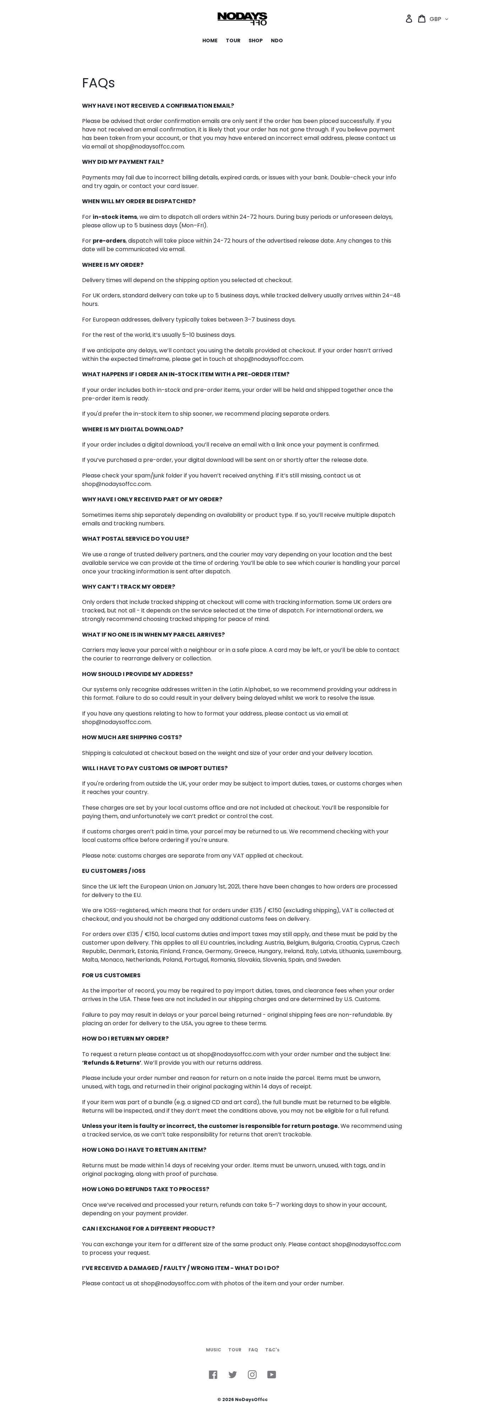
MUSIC (213, 1350)
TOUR (234, 1350)
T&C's (272, 1350)
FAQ (253, 1350)
